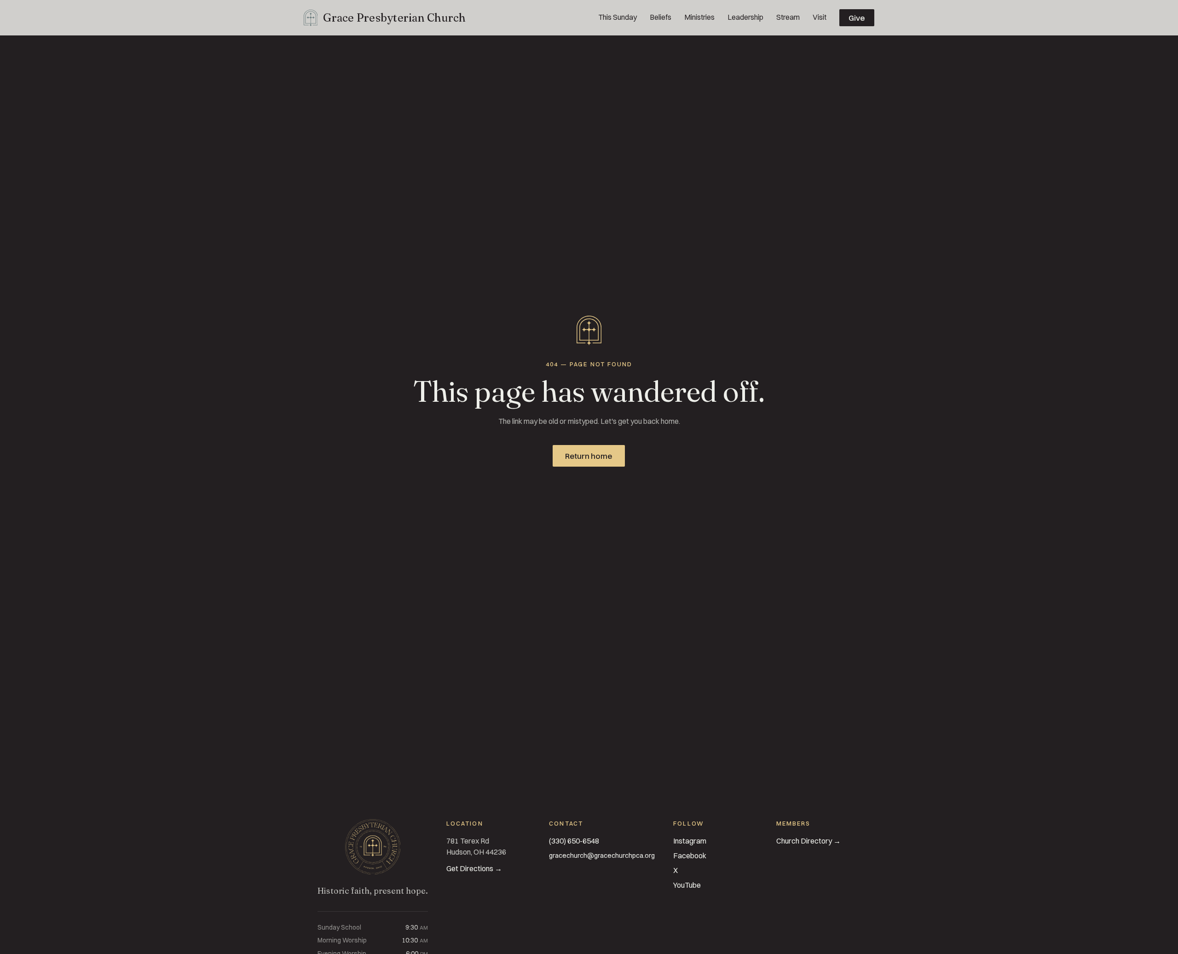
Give (857, 18)
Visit (819, 17)
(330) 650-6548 (574, 840)
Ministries (699, 17)
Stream (788, 17)
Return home (589, 456)
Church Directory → (808, 840)
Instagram (689, 840)
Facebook (689, 855)
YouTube (687, 885)
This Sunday (618, 17)
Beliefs (660, 17)
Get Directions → (474, 868)
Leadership (745, 17)
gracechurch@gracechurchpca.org (602, 855)
